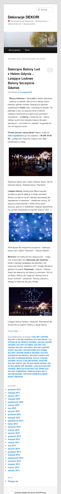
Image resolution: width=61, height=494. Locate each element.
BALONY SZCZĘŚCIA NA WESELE (28, 354)
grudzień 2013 (14, 451)
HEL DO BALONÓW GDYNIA (34, 363)
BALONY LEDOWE (40, 336)
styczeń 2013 (14, 470)
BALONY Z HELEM (16, 339)
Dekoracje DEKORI (23, 16)
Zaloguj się (13, 481)
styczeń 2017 (14, 395)
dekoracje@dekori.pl (17, 135)
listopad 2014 (14, 439)
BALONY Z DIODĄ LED (39, 355)
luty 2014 (12, 445)
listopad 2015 (14, 417)
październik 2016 (15, 402)
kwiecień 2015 (14, 426)
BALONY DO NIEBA (25, 344)
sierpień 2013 (14, 464)
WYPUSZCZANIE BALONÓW (35, 374)
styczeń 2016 (14, 411)
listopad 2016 (14, 398)
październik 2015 (15, 420)
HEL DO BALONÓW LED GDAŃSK (29, 364)
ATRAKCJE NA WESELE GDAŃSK (22, 342)
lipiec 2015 (13, 423)
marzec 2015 (13, 429)
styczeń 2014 (14, 448)
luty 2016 (12, 408)
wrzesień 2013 (14, 461)
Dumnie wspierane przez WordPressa (30, 492)
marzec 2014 (13, 442)
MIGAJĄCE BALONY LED (27, 368)
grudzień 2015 (14, 414)
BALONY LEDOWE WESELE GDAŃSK (24, 352)
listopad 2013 (14, 454)
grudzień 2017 (14, 389)
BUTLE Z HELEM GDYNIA (27, 360)
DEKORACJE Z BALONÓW (35, 339)
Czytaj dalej (14, 330)
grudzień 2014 (14, 436)
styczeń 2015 (14, 433)
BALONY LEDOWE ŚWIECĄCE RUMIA (31, 350)
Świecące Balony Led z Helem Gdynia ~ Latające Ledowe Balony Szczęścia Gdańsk (24, 78)
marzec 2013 (13, 467)
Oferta (27, 50)
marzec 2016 (13, 405)
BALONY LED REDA (24, 347)
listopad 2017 (14, 392)
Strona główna (14, 50)
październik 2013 (15, 457)
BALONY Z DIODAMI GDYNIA (20, 358)
